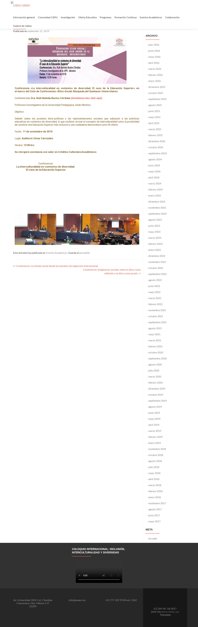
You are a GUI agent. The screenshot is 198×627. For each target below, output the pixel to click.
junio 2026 (154, 51)
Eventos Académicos (151, 17)
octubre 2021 (155, 316)
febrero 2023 (155, 244)
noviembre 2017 (157, 503)
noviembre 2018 (157, 449)
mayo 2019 (154, 419)
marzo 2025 (154, 129)
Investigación (68, 17)
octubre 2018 (155, 455)
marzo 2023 (154, 238)
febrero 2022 (155, 304)
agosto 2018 (155, 461)
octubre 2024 (155, 147)
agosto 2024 (155, 159)
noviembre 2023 (157, 208)
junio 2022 (154, 286)
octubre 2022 (155, 268)
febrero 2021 (155, 346)
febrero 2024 (155, 189)
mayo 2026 (154, 57)
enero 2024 (154, 195)
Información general (24, 17)
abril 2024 (153, 177)
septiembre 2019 (157, 401)
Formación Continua (125, 17)
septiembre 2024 (157, 153)
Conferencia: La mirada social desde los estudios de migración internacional (55, 266)
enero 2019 (154, 443)
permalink (84, 253)
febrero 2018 (155, 491)
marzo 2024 (154, 183)
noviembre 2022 (157, 262)
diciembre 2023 (156, 201)
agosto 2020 (155, 364)
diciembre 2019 (156, 389)
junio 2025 (154, 111)
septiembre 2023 (157, 214)
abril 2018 (153, 479)
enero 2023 (154, 250)
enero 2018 (154, 497)
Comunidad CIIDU (48, 17)
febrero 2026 (155, 75)
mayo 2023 (154, 232)
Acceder (152, 538)
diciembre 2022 (156, 256)
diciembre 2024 (156, 141)
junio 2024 (154, 165)
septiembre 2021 (157, 322)
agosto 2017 (155, 509)
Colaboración (172, 17)
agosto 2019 (155, 407)
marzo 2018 (154, 485)
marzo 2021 (154, 340)
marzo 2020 (154, 376)
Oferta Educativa (87, 17)
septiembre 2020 (157, 358)
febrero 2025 (155, 135)
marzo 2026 (154, 69)
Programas (105, 17)
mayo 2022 (154, 292)
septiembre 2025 (157, 99)
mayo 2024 (154, 171)
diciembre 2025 (156, 87)
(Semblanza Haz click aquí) (86, 98)
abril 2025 (153, 123)
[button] (17, 229)
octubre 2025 (155, 93)
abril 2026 (153, 63)
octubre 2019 (155, 395)
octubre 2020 (155, 352)
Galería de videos (22, 26)
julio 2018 (153, 467)
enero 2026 (154, 81)
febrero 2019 (155, 437)
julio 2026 (153, 45)
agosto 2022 (155, 280)
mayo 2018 (154, 473)
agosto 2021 (155, 328)
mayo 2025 (154, 117)
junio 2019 (154, 413)
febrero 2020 (155, 382)
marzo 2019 (154, 431)
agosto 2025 (155, 105)
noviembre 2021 (157, 310)
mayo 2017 (154, 521)
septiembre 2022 (157, 274)
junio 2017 (154, 515)
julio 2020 (153, 370)
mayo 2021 (154, 334)
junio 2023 (154, 226)
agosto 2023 (155, 220)
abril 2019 (153, 425)
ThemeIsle (165, 615)
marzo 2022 (154, 298)
